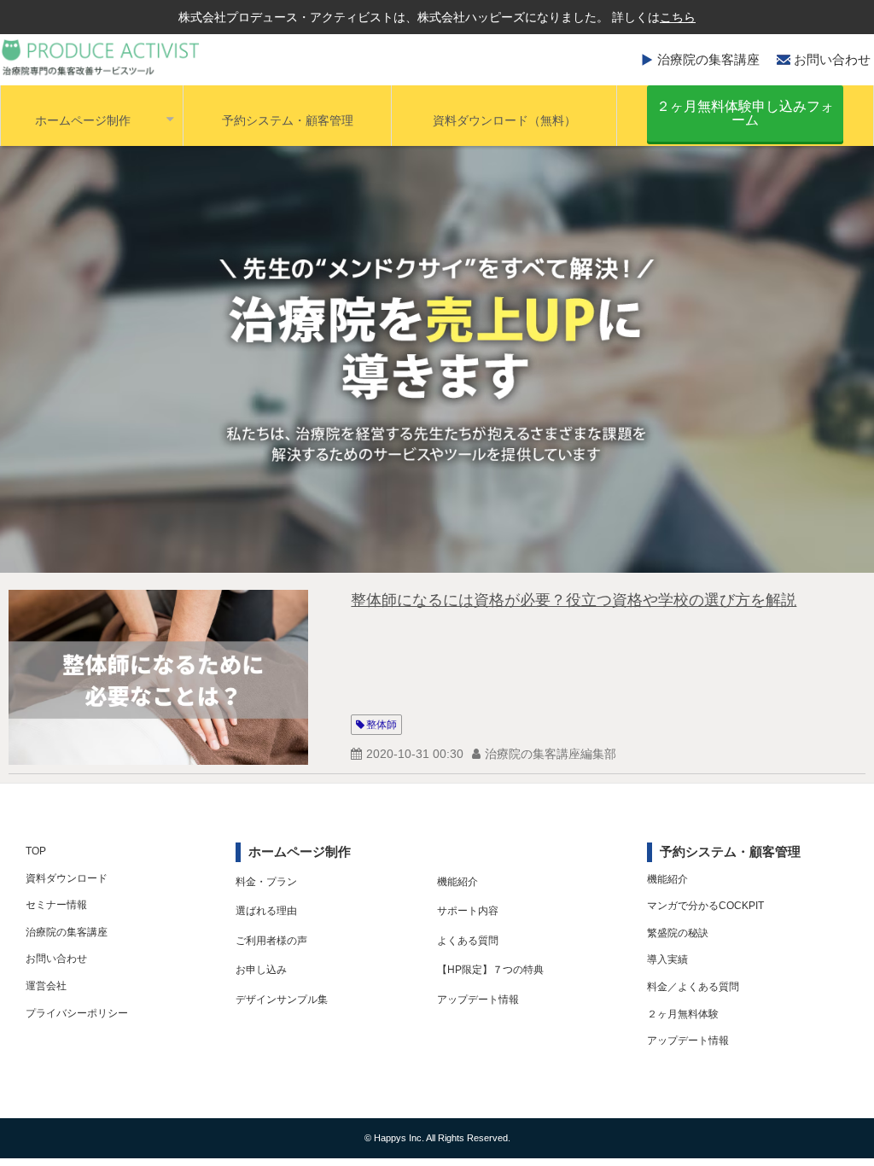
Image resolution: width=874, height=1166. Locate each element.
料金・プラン (266, 882)
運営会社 (46, 986)
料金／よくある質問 (693, 987)
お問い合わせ (832, 59)
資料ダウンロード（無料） (504, 120)
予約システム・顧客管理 (287, 120)
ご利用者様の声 (271, 941)
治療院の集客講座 (708, 59)
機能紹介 (457, 882)
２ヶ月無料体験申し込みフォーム (745, 113)
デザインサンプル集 (282, 1000)
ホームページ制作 (83, 120)
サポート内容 (467, 911)
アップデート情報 (478, 1000)
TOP (36, 851)
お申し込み (261, 970)
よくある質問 (467, 941)
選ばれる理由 (266, 911)
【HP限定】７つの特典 (490, 970)
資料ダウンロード (67, 878)
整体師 (381, 725)
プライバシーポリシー (77, 1013)
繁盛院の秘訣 (677, 933)
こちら (678, 17)
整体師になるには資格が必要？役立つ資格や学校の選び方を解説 (573, 600)
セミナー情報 (56, 905)
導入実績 (667, 959)
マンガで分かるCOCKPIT (705, 906)
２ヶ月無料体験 (683, 1014)
